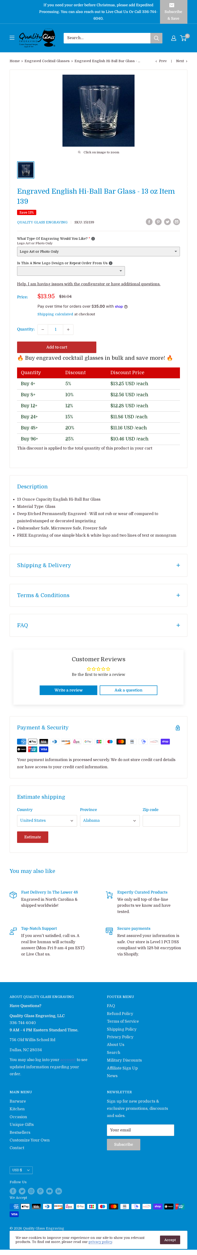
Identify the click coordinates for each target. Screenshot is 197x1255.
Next (180, 61)
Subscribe (123, 1144)
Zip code (151, 810)
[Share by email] (176, 222)
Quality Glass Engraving (42, 222)
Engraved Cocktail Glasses (47, 61)
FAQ (111, 1006)
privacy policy (100, 1242)
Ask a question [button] (128, 690)
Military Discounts (124, 1060)
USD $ (17, 1170)
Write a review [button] (69, 690)
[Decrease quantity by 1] (43, 329)
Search (113, 1053)
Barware (18, 1101)
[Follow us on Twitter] (22, 1191)
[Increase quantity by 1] (68, 329)
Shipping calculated (55, 314)
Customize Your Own (30, 1140)
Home (15, 61)
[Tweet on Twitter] (167, 222)
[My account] (173, 38)
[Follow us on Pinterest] (40, 1191)
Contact (17, 1148)
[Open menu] (12, 38)
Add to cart (56, 347)
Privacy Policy (120, 1037)
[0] (183, 38)
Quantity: (26, 329)
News (112, 1076)
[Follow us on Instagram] (31, 1191)
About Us (115, 1045)
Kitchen (17, 1109)
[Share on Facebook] (149, 222)
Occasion (18, 1117)
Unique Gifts (22, 1125)
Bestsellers (20, 1132)
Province (88, 810)
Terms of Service (123, 1021)
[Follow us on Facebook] (13, 1191)
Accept (170, 1240)
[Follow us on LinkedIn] (58, 1191)
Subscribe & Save (173, 15)
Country (25, 810)
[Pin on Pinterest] (158, 222)
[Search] (156, 38)
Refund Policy (120, 1014)
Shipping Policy (121, 1029)
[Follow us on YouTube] (49, 1191)
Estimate (32, 837)
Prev (163, 61)
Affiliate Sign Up (122, 1068)
